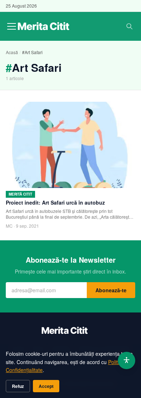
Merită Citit (20, 194)
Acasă (12, 52)
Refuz (18, 386)
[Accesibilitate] (126, 360)
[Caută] (129, 26)
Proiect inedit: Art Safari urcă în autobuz (55, 202)
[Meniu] (11, 26)
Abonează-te (111, 290)
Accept (46, 386)
